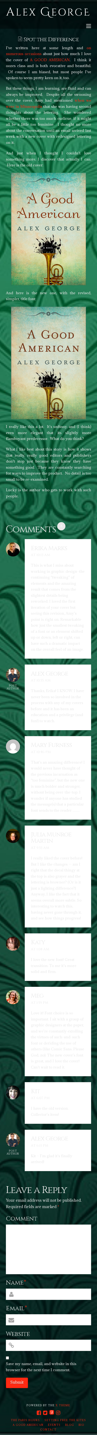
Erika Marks (49, 548)
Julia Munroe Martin (51, 837)
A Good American (28, 1425)
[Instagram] (58, 1412)
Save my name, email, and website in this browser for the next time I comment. (41, 1366)
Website (18, 1334)
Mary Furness (51, 745)
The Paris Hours (25, 1420)
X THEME (63, 1405)
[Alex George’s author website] (48, 12)
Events (54, 1425)
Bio (81, 1425)
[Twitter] (45, 1412)
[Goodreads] (51, 1412)
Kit (35, 1091)
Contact (48, 1429)
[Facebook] (39, 1412)
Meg (37, 996)
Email (16, 1308)
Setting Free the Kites (65, 1420)
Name (16, 1283)
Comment (21, 1219)
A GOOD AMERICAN (50, 59)
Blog (69, 1425)
